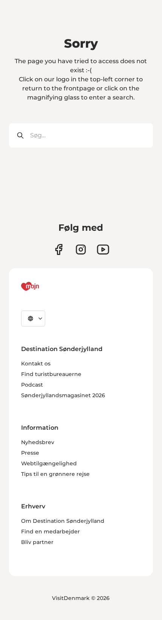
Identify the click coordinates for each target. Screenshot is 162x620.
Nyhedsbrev (37, 442)
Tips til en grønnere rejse (55, 474)
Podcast (32, 384)
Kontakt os (35, 363)
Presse (30, 452)
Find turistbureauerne (51, 374)
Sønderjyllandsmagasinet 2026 (63, 395)
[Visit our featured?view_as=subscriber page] (103, 249)
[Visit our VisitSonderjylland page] (58, 249)
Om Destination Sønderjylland (62, 520)
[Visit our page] (80, 249)
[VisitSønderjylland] (44, 286)
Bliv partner (37, 542)
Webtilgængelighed (49, 463)
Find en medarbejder (50, 531)
